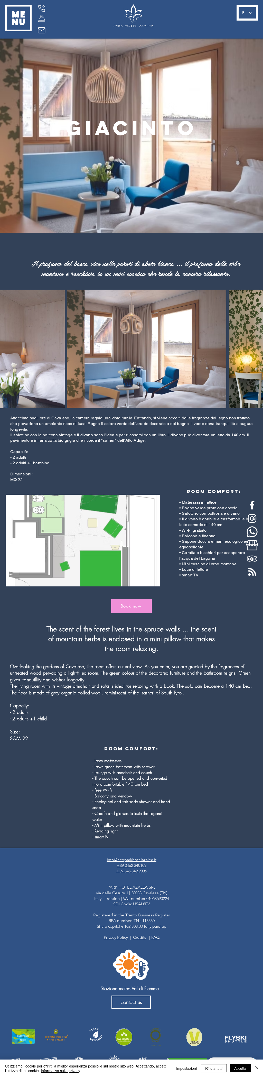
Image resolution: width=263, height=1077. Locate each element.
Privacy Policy (116, 937)
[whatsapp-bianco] (252, 532)
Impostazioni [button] (186, 1068)
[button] (18, 18)
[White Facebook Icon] (252, 505)
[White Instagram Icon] (252, 518)
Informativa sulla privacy (60, 1070)
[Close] (257, 1068)
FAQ (155, 937)
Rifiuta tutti (213, 1068)
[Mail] (41, 30)
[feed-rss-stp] (252, 572)
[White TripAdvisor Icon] (252, 558)
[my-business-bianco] (252, 545)
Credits (139, 937)
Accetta (240, 1068)
